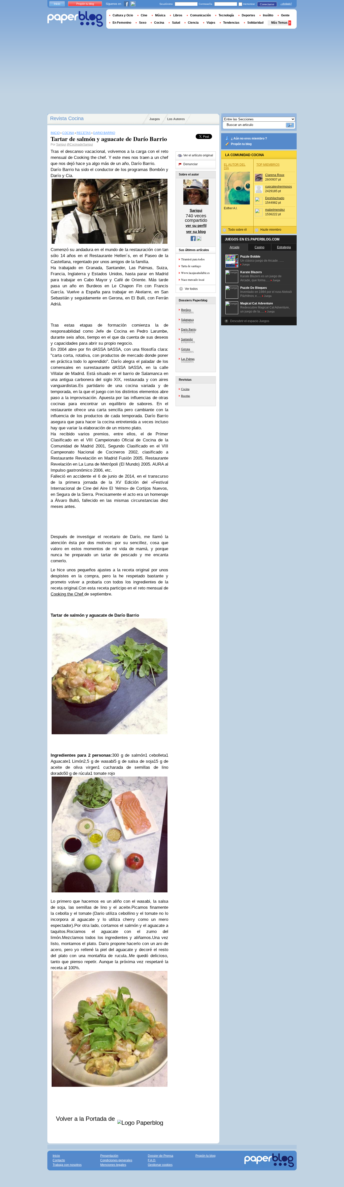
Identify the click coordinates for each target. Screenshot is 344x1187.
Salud (176, 22)
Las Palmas (188, 359)
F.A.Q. (152, 1160)
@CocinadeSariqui (80, 144)
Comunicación (200, 15)
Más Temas (279, 22)
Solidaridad (255, 22)
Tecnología (226, 15)
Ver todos (191, 289)
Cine (144, 15)
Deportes (248, 15)
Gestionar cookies (160, 1165)
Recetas (185, 396)
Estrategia (284, 247)
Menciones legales (113, 1165)
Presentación (109, 1156)
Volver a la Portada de (86, 1118)
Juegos (154, 119)
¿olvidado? (286, 4)
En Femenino (122, 22)
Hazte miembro (270, 229)
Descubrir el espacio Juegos (249, 321)
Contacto (59, 1160)
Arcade (234, 247)
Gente (285, 15)
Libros (177, 15)
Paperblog (75, 19)
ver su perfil (196, 225)
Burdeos (186, 309)
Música (160, 15)
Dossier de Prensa (160, 1156)
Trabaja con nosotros (67, 1165)
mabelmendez (275, 210)
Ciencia (193, 22)
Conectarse (267, 4)
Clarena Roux (274, 175)
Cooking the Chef (67, 594)
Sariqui (61, 144)
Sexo (142, 22)
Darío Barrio (188, 329)
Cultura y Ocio (123, 15)
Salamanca (187, 319)
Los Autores (176, 119)
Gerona (185, 349)
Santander (187, 339)
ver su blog (196, 231)
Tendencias (231, 22)
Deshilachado (274, 198)
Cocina (185, 389)
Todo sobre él (237, 229)
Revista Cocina (67, 118)
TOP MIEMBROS (268, 164)
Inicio (57, 3)
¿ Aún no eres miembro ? (249, 138)
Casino (259, 247)
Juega (246, 264)
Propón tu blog (241, 144)
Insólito (268, 15)
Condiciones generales (116, 1160)
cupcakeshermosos (278, 186)
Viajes (211, 22)
